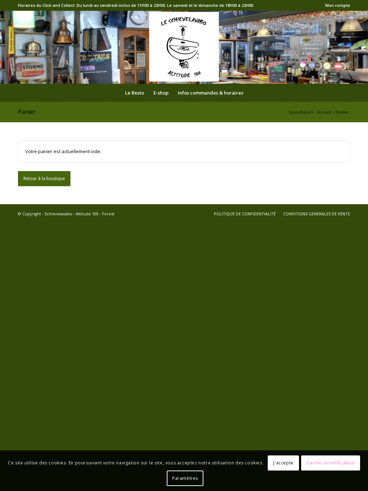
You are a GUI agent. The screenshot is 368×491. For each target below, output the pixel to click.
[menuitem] (336, 5)
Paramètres (185, 478)
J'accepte (283, 463)
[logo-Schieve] (184, 47)
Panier (27, 112)
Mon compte (337, 5)
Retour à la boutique (44, 178)
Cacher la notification (330, 463)
